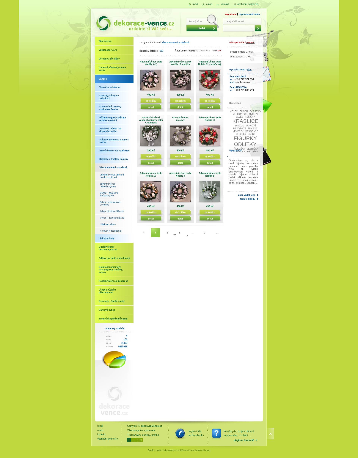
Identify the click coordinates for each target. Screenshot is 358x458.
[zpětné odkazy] (112, 418)
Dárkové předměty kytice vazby (112, 68)
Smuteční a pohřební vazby (113, 318)
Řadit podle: (181, 50)
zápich (244, 111)
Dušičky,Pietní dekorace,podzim (108, 248)
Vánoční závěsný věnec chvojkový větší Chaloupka (151, 120)
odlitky (245, 144)
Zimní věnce (105, 41)
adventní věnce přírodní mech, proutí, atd (112, 176)
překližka (239, 149)
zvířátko (255, 111)
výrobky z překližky (245, 151)
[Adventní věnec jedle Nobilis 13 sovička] (180, 81)
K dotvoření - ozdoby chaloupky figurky (110, 108)
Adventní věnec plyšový (180, 118)
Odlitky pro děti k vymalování (114, 258)
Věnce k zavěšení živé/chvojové (109, 194)
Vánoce (103, 79)
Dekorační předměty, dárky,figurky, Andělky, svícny (111, 270)
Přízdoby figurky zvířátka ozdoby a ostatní (112, 119)
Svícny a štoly (106, 238)
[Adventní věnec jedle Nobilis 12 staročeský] (210, 81)
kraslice (245, 121)
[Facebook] (180, 433)
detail (151, 107)
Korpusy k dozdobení (110, 231)
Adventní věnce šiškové (112, 211)
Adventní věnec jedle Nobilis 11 (210, 118)
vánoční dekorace (244, 127)
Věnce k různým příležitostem (107, 291)
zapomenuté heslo (249, 14)
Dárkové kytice (107, 310)
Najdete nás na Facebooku (196, 433)
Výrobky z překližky (109, 58)
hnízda (239, 125)
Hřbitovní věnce (108, 224)
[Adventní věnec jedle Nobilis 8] (210, 193)
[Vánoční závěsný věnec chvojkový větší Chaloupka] (151, 137)
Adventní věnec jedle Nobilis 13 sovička (180, 63)
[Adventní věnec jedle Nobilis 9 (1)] (151, 81)
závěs (239, 117)
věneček (238, 131)
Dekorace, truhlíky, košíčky (113, 159)
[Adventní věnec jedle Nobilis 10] (151, 193)
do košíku (151, 101)
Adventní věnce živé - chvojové (111, 203)
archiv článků (247, 198)
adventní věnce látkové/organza (108, 185)
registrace (230, 14)
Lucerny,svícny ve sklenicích (109, 97)
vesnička (252, 149)
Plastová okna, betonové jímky (195, 450)
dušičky (241, 134)
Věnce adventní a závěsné (113, 167)
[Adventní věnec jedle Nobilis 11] (210, 137)
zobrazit (250, 42)
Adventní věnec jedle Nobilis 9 (180, 174)
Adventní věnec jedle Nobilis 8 (210, 174)
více (249, 69)
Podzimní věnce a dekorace (113, 281)
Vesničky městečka (109, 87)
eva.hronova (242, 82)
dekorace (251, 131)
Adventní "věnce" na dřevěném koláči (110, 130)
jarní (251, 134)
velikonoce (240, 114)
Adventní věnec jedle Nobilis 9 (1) (151, 63)
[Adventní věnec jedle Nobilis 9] (180, 193)
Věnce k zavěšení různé (112, 218)
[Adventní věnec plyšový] (180, 137)
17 (174, 235)
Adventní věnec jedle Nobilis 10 (151, 174)
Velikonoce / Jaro (108, 50)
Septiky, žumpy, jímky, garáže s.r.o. (164, 450)
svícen (253, 114)
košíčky (250, 117)
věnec (234, 111)
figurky (245, 138)
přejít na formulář (244, 440)
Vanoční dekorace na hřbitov (114, 150)
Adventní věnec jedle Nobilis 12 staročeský (209, 63)
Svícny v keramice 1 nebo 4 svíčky (114, 141)
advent (252, 128)
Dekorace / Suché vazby (112, 301)
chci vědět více (246, 195)
